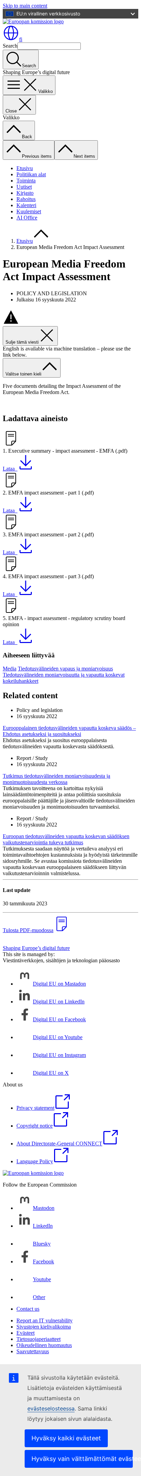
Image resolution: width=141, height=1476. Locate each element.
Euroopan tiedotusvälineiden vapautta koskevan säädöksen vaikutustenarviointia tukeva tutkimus (66, 839)
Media (9, 668)
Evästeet (25, 1333)
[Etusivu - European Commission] (33, 21)
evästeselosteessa (51, 1408)
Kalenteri (26, 205)
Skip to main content (25, 6)
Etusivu (24, 168)
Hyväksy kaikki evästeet (66, 1438)
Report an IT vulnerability (44, 1320)
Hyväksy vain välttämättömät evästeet (82, 1458)
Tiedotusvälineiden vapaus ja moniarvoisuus (65, 668)
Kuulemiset (28, 211)
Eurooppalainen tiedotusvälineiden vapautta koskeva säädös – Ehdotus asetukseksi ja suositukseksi (69, 731)
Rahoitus (26, 199)
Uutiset (24, 187)
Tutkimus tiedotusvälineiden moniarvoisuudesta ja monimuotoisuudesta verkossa (56, 779)
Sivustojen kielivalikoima (43, 1327)
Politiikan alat (31, 174)
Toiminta (26, 180)
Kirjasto (25, 193)
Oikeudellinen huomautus (44, 1345)
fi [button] (20, 39)
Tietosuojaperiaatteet (38, 1339)
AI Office (26, 218)
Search (10, 46)
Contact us (27, 1309)
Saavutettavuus (32, 1351)
